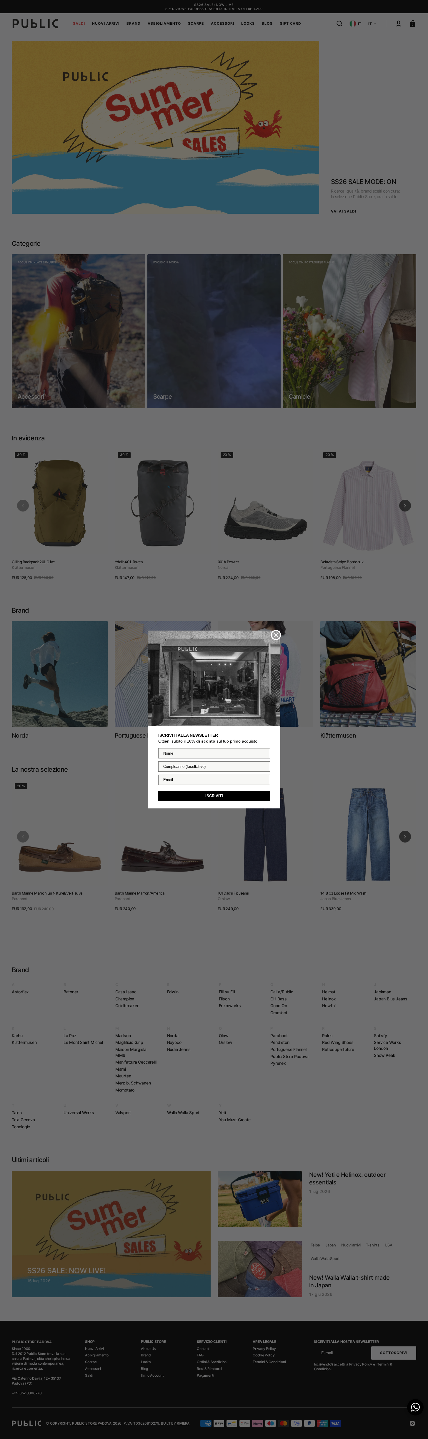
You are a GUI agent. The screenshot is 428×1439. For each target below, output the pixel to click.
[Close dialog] (276, 635)
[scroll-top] (415, 1426)
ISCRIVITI (214, 796)
